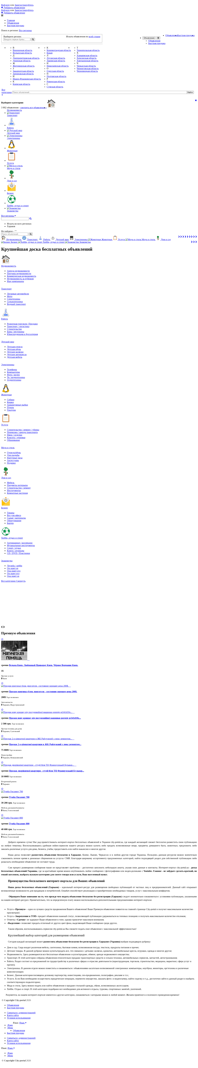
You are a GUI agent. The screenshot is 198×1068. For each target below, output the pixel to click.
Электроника (7, 364)
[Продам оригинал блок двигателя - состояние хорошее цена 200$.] (36, 686)
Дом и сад (6, 477)
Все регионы (25, 30)
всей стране (94, 36)
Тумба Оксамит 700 (19, 797)
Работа (4, 319)
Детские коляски (15, 352)
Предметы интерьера (17, 485)
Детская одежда (14, 346)
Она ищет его (13, 571)
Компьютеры (13, 372)
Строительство (14, 329)
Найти (190, 92)
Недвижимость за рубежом (20, 278)
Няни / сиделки (14, 435)
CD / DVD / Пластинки (18, 553)
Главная (11, 20)
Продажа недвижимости (19, 273)
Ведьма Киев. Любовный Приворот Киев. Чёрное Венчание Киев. (43, 665)
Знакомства (6, 561)
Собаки (10, 399)
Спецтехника (13, 299)
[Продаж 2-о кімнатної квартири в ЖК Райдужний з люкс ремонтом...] (37, 738)
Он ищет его (13, 573)
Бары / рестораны (15, 331)
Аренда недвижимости (18, 271)
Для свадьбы (13, 455)
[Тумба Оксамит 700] (12, 791)
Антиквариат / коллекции (19, 543)
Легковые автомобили (18, 293)
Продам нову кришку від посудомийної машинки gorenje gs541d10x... (45, 718)
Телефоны (12, 369)
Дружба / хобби (14, 565)
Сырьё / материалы (16, 518)
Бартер (10, 523)
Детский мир (7, 342)
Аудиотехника (14, 380)
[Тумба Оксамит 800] (12, 818)
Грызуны (11, 410)
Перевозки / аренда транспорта (22, 432)
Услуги (4, 425)
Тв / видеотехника (16, 377)
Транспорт (6, 289)
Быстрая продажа (15, 25)
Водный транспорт (16, 304)
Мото (9, 296)
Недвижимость (8, 266)
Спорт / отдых (14, 548)
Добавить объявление (14, 7)
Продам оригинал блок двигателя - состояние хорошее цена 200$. (43, 691)
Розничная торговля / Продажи (22, 324)
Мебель (10, 482)
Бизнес (4, 508)
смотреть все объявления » (33, 107)
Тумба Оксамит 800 (19, 823)
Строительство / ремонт (19, 488)
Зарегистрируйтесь (24, 5)
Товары (10, 513)
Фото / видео (13, 375)
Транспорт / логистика (18, 326)
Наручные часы (14, 458)
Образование (13, 440)
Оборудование (14, 520)
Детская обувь (14, 349)
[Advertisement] (99, 604)
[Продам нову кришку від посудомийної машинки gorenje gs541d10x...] (38, 712)
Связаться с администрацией (21, 1012)
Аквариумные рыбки (17, 405)
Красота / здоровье (16, 437)
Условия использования (18, 1018)
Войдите (5, 5)
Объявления (13, 23)
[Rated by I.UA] (19, 1025)
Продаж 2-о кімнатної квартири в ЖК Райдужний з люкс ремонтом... (45, 744)
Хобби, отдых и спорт (12, 538)
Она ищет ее (13, 576)
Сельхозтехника (15, 301)
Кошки (10, 402)
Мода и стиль (7, 447)
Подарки (11, 463)
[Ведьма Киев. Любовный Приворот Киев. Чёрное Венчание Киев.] (15, 659)
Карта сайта (13, 1015)
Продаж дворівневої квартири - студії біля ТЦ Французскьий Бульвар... (46, 771)
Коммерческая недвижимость (21, 276)
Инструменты (14, 490)
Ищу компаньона (15, 281)
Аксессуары (13, 460)
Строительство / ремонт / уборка (23, 429)
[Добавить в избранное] (2, 639)
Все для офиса (14, 515)
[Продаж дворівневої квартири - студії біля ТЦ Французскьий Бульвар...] (38, 765)
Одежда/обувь (14, 452)
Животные (6, 394)
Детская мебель (14, 357)
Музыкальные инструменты (21, 545)
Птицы (10, 407)
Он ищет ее (12, 568)
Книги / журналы (15, 550)
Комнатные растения (17, 493)
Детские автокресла (17, 354)
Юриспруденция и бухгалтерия (22, 334)
